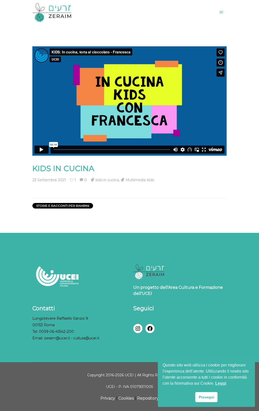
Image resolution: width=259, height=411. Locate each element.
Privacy (108, 398)
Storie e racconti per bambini (62, 206)
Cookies (126, 398)
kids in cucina (107, 180)
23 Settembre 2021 (49, 180)
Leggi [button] (220, 383)
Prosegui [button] (206, 397)
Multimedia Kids (140, 180)
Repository (148, 398)
